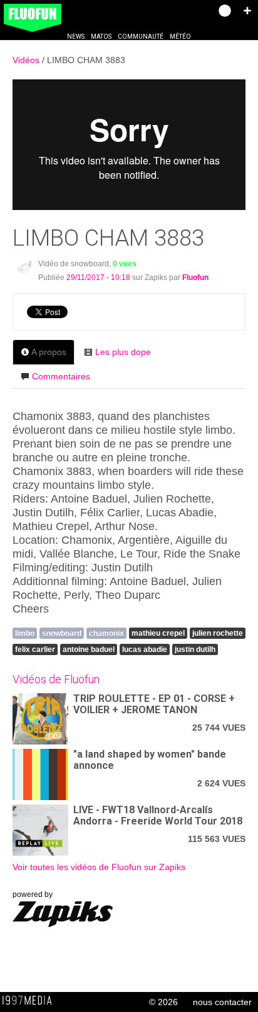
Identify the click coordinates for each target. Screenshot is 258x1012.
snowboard (61, 633)
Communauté (140, 36)
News (76, 36)
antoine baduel (89, 649)
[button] (247, 11)
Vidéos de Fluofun (56, 679)
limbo (24, 633)
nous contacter (222, 1002)
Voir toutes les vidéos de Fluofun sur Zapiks (99, 867)
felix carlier (35, 649)
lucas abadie (144, 649)
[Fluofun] (24, 268)
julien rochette (217, 633)
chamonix (106, 633)
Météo (180, 36)
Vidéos (27, 60)
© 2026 (163, 1002)
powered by (33, 894)
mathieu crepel (158, 633)
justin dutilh (195, 649)
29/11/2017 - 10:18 (98, 277)
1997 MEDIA (30, 1000)
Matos (101, 36)
